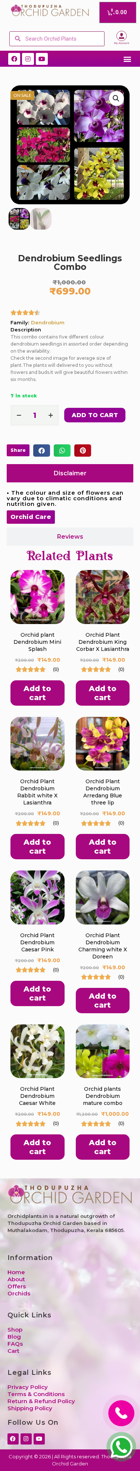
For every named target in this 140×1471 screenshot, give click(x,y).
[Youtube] (42, 59)
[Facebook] (14, 59)
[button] (127, 59)
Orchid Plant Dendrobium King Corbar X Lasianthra (102, 641)
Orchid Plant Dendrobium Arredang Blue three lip (102, 792)
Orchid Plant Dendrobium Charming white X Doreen (102, 946)
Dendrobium (48, 322)
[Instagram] (28, 59)
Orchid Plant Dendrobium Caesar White (37, 1096)
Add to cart (95, 415)
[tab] (70, 473)
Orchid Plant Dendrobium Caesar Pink (37, 942)
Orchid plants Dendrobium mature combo (102, 1096)
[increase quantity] (50, 415)
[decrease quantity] (18, 415)
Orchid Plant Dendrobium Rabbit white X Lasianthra (37, 792)
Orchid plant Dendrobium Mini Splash (37, 641)
